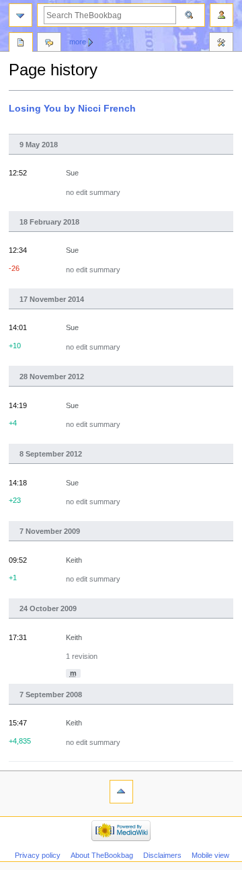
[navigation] (20, 15)
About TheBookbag (102, 855)
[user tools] (221, 15)
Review (20, 43)
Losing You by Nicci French (72, 108)
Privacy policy (38, 855)
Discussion (49, 43)
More (77, 42)
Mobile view (210, 855)
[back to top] (121, 791)
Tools (221, 43)
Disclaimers (162, 855)
